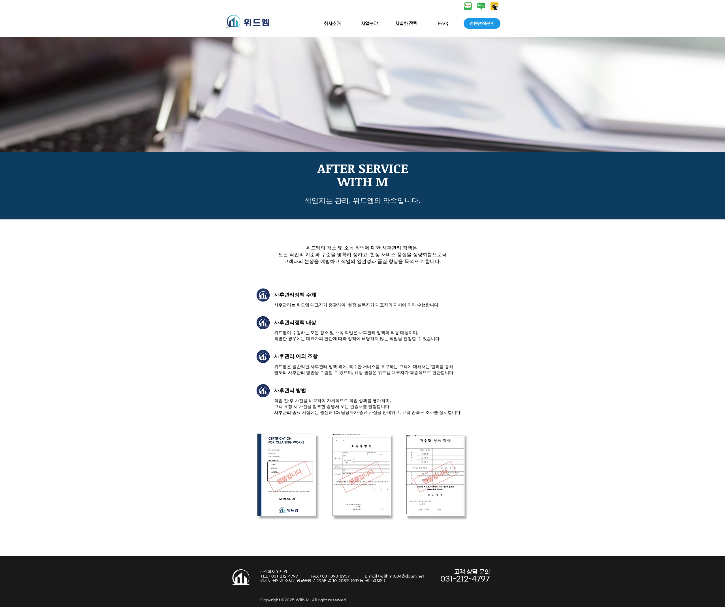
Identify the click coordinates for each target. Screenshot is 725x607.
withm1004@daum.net (402, 576)
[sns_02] (481, 6)
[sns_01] (468, 6)
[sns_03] (494, 6)
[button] (332, 24)
